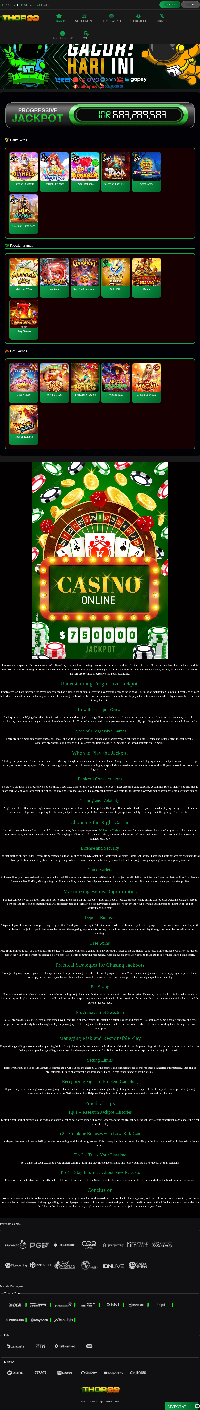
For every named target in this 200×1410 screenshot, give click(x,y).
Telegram (28, 5)
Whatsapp (10, 5)
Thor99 (92, 1401)
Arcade (163, 21)
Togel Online (63, 38)
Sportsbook (139, 21)
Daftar (169, 4)
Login (190, 4)
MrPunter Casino (109, 830)
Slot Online (84, 21)
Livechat (45, 5)
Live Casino (112, 21)
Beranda (59, 21)
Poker (87, 38)
